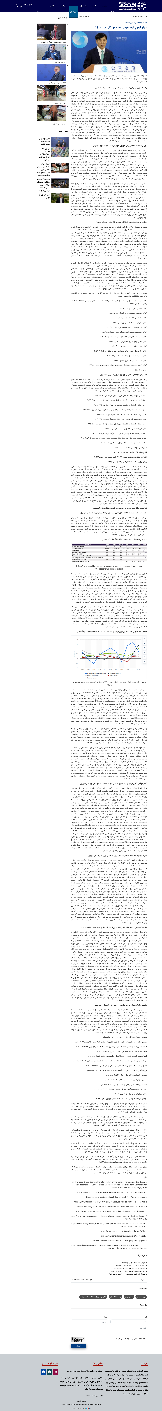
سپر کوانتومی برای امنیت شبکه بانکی (44, 141)
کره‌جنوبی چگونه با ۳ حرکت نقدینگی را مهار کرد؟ (129, 1265)
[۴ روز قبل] (51, 93)
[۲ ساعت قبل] (60, 198)
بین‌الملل (73, 11)
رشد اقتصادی (115, 1296)
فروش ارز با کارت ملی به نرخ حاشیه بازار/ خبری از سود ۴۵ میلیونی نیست (43, 170)
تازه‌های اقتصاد (130, 6)
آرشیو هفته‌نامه (63, 11)
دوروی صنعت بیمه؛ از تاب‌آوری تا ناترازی (53, 42)
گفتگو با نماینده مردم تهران (57, 83)
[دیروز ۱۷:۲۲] (51, 113)
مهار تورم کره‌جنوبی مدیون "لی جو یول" (121, 27)
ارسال (78, 1346)
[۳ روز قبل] (51, 32)
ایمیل (106, 1317)
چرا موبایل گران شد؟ (59, 103)
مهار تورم (129, 1296)
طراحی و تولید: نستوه (79, 1408)
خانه (112, 11)
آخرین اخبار (64, 131)
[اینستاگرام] (55, 1372)
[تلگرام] (43, 1372)
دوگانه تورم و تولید (60, 62)
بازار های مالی (83, 11)
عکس (43, 11)
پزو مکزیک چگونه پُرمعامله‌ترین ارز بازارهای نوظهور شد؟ (127, 1274)
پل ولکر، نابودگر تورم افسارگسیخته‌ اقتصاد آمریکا (129, 1268)
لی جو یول (141, 1296)
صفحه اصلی (143, 16)
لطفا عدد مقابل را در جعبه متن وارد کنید (130, 1338)
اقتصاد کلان (94, 11)
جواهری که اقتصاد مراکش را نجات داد (133, 1263)
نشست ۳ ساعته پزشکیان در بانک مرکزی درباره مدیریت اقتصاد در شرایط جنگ (43, 185)
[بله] (49, 1372)
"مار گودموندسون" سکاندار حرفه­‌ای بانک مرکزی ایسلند (128, 1271)
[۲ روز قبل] (51, 52)
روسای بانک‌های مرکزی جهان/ (136, 22)
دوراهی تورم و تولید (44, 196)
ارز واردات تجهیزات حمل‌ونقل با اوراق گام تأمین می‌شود (44, 154)
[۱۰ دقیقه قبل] (60, 142)
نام (146, 1317)
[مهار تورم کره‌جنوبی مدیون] (109, 52)
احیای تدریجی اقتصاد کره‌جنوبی (93, 1296)
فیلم (37, 11)
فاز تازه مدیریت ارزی (59, 124)
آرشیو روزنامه (51, 11)
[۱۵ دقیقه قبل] (60, 183)
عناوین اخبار (104, 11)
